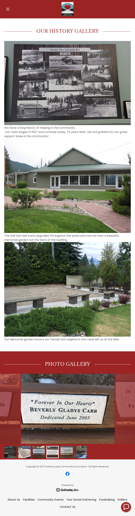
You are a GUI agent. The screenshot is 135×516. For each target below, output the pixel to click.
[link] (67, 9)
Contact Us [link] (67, 507)
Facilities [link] (29, 500)
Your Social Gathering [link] (81, 500)
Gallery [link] (122, 500)
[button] (13, 9)
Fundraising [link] (107, 500)
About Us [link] (14, 500)
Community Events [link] (50, 500)
